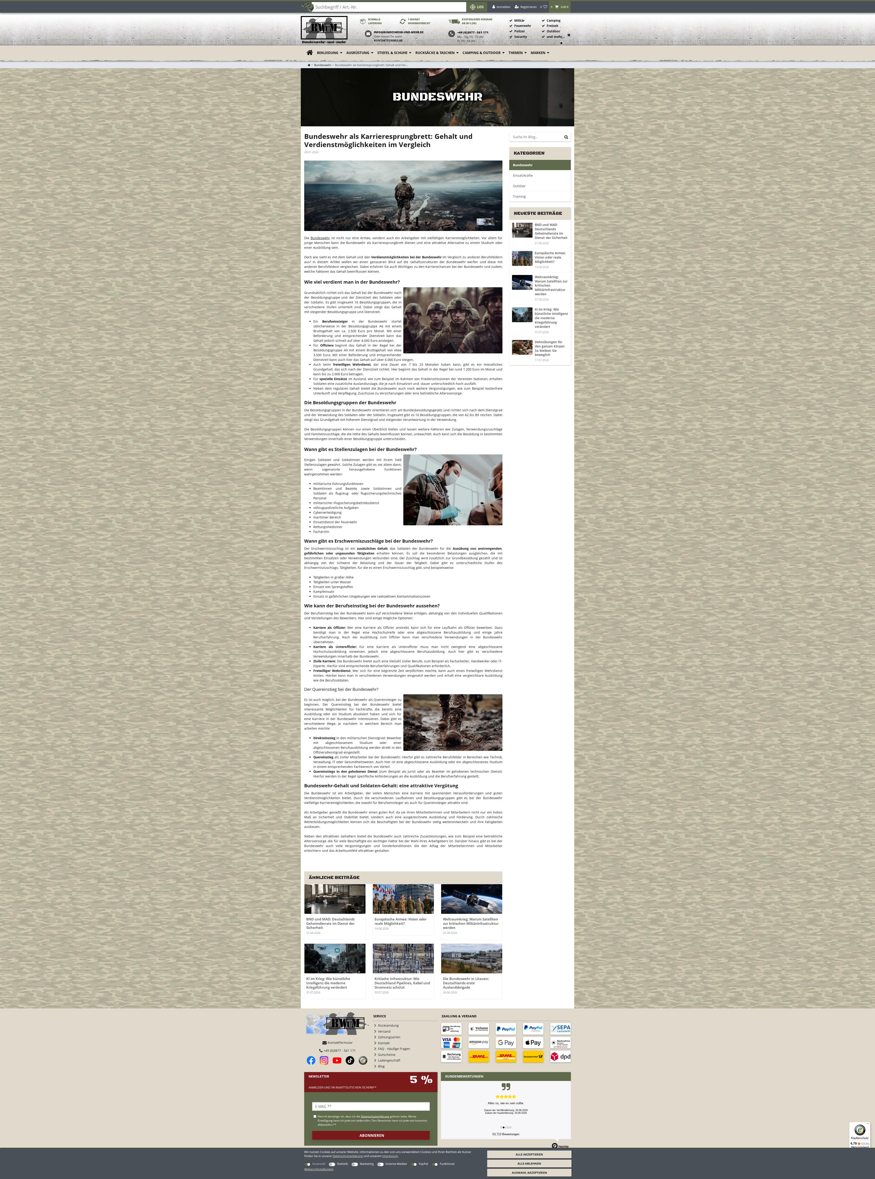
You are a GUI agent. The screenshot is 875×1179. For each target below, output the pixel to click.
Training (519, 196)
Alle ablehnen (529, 1163)
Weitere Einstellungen (319, 1169)
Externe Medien (396, 1164)
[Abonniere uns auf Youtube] (337, 1060)
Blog (381, 1066)
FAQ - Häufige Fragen (394, 1049)
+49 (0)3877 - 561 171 (339, 1050)
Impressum (390, 1156)
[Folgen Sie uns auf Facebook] (311, 1060)
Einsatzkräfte (523, 175)
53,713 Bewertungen (505, 1134)
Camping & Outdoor (482, 52)
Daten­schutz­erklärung (348, 1156)
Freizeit (552, 25)
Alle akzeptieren (529, 1154)
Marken (538, 52)
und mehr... (556, 36)
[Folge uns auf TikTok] (350, 1060)
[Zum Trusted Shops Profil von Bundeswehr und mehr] (363, 1060)
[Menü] (867, 1124)
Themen (516, 52)
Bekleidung (327, 52)
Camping (554, 20)
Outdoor (553, 31)
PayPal (423, 1164)
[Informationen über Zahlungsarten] (451, 1028)
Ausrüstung (357, 52)
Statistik (342, 1164)
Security (520, 36)
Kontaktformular (388, 40)
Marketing (367, 1164)
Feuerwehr (522, 25)
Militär (519, 20)
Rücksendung (388, 1025)
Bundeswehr (322, 65)
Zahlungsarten (389, 1037)
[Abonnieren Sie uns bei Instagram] (324, 1060)
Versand (384, 1031)
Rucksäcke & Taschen (435, 52)
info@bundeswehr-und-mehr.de (399, 32)
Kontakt (384, 1043)
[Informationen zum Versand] (478, 1056)
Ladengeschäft (389, 1060)
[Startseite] (324, 30)
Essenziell (318, 1164)
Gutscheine (386, 1054)
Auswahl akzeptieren (529, 1173)
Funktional (447, 1164)
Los (480, 7)
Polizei (519, 31)
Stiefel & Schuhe (392, 52)
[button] (560, 7)
